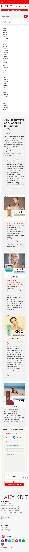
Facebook (19, 437)
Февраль (6, 42)
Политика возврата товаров (10, 508)
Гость (16, 434)
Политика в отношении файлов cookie (13, 512)
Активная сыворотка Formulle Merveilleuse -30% (14, 161)
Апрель (5, 38)
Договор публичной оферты (10, 510)
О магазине (5, 501)
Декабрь (6, 47)
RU (6, 2)
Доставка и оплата (7, 505)
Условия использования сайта (10, 507)
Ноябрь (5, 48)
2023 (4, 77)
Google (9, 437)
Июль (5, 32)
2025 (4, 45)
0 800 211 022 (11, 1)
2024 (4, 65)
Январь (5, 62)
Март (4, 40)
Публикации (7, 22)
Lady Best (9, 547)
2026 (4, 28)
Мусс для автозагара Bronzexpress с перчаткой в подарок (16, 345)
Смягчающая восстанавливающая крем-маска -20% (14, 282)
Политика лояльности (8, 519)
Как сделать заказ (6, 503)
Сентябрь (6, 52)
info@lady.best (5, 529)
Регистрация (9, 434)
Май (4, 36)
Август (5, 30)
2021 (4, 99)
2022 (4, 92)
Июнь (5, 34)
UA (4, 2)
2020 (4, 104)
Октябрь (6, 50)
